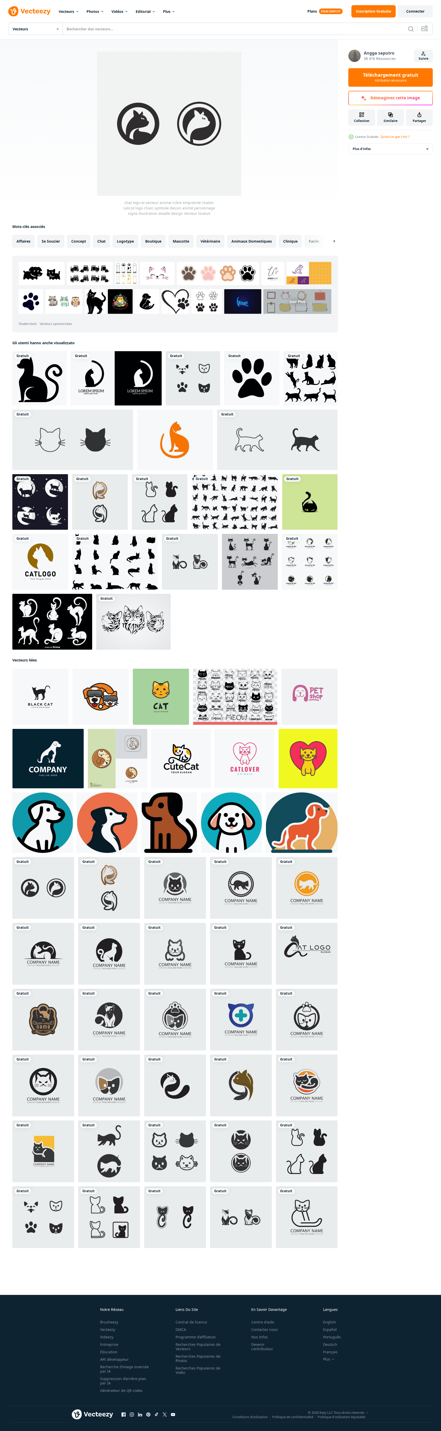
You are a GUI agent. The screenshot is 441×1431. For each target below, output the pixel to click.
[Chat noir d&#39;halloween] (39, 378)
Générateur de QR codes (121, 1390)
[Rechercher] (411, 29)
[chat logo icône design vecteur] (310, 502)
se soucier (51, 241)
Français (330, 1351)
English (329, 1322)
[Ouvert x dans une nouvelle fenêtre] (165, 1414)
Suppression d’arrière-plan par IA (123, 1380)
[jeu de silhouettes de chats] (235, 502)
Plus (166, 11)
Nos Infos (259, 1337)
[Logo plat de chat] (175, 440)
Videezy (106, 1337)
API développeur (114, 1359)
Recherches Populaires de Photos (198, 1358)
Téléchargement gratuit (390, 77)
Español (330, 1329)
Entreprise (109, 1344)
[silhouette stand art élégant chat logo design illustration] (40, 697)
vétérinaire (210, 241)
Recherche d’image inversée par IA (124, 1369)
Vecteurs (66, 11)
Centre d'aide (262, 1322)
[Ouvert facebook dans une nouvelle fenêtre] (124, 1414)
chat (101, 241)
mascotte (181, 241)
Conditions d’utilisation (250, 1417)
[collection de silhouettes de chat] (311, 378)
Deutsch (330, 1344)
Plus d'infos (362, 149)
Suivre (423, 58)
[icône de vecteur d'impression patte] (252, 378)
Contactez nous (264, 1329)
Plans (312, 11)
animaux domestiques (251, 241)
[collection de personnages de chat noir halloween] (250, 562)
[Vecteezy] (29, 11)
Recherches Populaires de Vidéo (198, 1370)
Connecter (415, 11)
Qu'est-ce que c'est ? (395, 137)
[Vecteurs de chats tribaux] (133, 622)
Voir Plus (297, 301)
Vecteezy (107, 1329)
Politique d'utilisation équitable (341, 1417)
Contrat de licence (191, 1322)
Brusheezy (109, 1322)
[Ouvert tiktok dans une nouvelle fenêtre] (156, 1414)
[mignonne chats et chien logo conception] (117, 758)
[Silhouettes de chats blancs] (52, 622)
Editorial (143, 11)
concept (78, 241)
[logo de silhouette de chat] (40, 562)
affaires (23, 241)
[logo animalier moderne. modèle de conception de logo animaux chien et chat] (48, 758)
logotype (125, 241)
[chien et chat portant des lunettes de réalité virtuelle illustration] (101, 697)
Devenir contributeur (262, 1346)
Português (332, 1337)
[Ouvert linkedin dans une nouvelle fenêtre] (140, 1414)
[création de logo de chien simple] (107, 822)
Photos (93, 11)
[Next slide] (330, 241)
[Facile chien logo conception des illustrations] (42, 822)
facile (314, 241)
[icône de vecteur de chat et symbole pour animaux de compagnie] (72, 440)
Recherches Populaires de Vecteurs (198, 1346)
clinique (290, 241)
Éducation (108, 1351)
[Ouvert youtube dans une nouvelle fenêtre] (173, 1414)
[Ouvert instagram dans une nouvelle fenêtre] (132, 1414)
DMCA (181, 1329)
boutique (153, 241)
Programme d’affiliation (196, 1337)
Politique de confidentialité (292, 1417)
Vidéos (117, 11)
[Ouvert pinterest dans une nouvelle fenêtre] (148, 1414)
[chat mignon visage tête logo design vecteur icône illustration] (161, 697)
